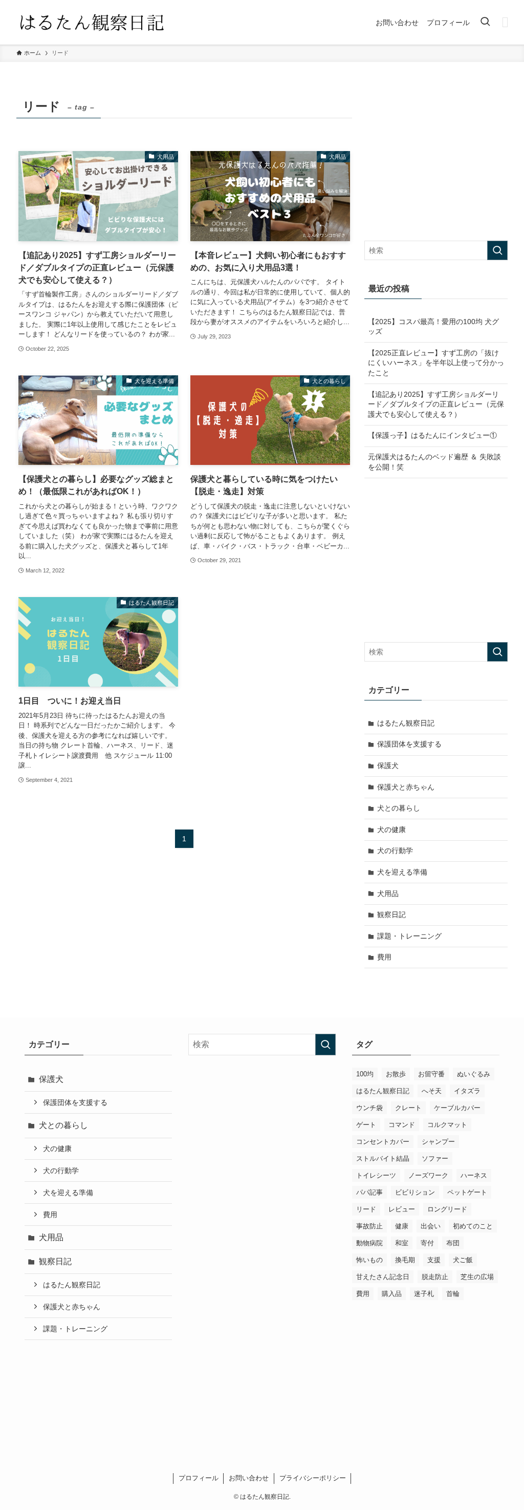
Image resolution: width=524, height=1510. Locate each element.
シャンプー (438, 1141)
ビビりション (415, 1192)
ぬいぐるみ (473, 1074)
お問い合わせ (249, 1478)
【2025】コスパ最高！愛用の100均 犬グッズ (433, 326)
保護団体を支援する (409, 744)
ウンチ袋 (369, 1108)
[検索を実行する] (497, 250)
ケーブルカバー (457, 1108)
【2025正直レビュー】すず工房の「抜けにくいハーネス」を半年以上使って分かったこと (436, 363)
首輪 (453, 1294)
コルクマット (447, 1125)
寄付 (427, 1243)
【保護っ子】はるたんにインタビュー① (432, 435)
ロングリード (447, 1209)
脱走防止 (435, 1277)
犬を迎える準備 (402, 872)
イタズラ (467, 1091)
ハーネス (474, 1175)
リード (366, 1209)
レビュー (401, 1209)
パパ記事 (369, 1192)
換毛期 (405, 1260)
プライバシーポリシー (312, 1478)
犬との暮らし (398, 808)
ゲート (366, 1125)
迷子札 (424, 1294)
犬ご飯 (463, 1260)
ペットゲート (467, 1192)
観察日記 (391, 914)
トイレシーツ (376, 1175)
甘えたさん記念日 (382, 1277)
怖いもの (369, 1260)
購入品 (392, 1294)
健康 (401, 1226)
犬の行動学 (395, 850)
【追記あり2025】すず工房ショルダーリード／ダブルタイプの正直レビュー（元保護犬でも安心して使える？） (436, 404)
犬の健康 (391, 829)
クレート (408, 1108)
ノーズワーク (428, 1175)
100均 (365, 1074)
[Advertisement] (436, 159)
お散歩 (396, 1074)
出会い (431, 1226)
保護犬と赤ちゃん (405, 787)
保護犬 (388, 765)
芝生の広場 (477, 1277)
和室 (401, 1243)
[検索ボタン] (485, 22)
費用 (384, 957)
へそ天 (432, 1091)
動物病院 (369, 1243)
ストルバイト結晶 (382, 1158)
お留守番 (431, 1074)
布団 (453, 1243)
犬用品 (388, 893)
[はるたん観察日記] (91, 22)
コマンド (401, 1125)
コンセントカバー (382, 1141)
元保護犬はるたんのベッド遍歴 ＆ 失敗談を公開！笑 (434, 462)
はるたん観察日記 (405, 723)
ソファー (435, 1158)
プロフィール (199, 1478)
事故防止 (369, 1226)
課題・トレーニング (409, 936)
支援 (434, 1260)
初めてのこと (473, 1226)
